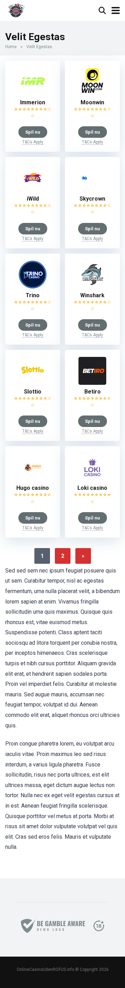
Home (11, 46)
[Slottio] (33, 383)
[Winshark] (92, 286)
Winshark (92, 295)
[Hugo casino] (33, 479)
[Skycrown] (92, 190)
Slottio (32, 391)
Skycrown (92, 198)
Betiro (92, 391)
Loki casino (92, 488)
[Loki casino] (92, 479)
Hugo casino (32, 488)
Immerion (32, 102)
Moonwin (92, 102)
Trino (33, 295)
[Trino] (33, 286)
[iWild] (33, 190)
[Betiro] (92, 383)
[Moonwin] (92, 93)
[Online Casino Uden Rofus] (16, 9)
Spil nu (32, 132)
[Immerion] (33, 93)
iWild (33, 198)
